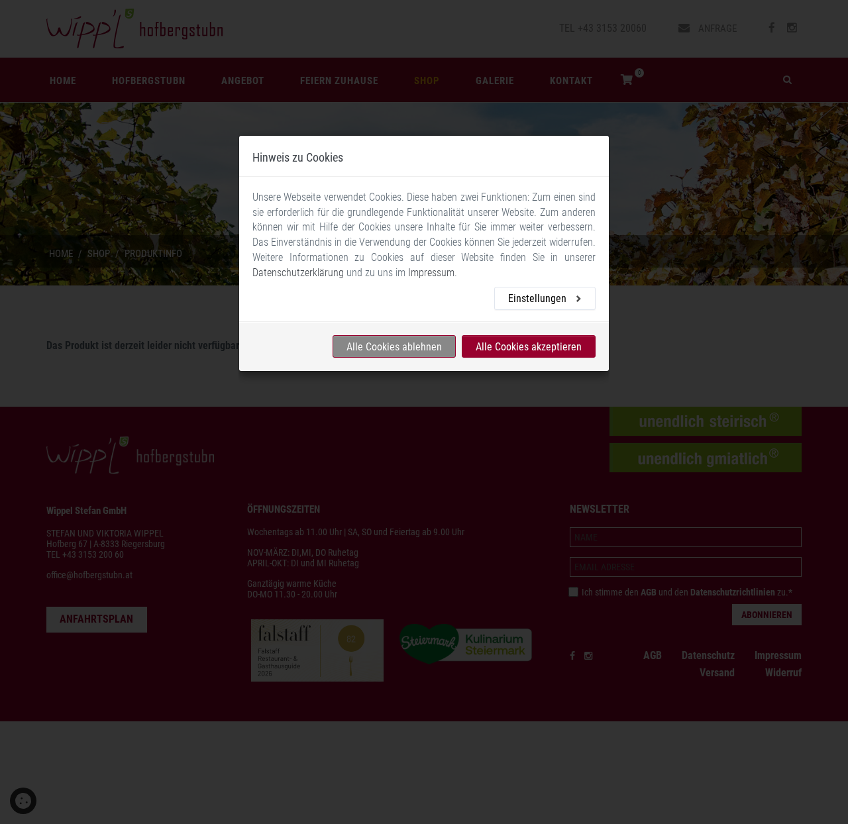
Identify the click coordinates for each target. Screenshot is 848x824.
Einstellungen (538, 299)
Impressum (431, 272)
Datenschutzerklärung (298, 272)
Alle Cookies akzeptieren (529, 346)
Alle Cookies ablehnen (394, 346)
